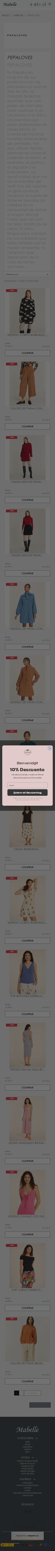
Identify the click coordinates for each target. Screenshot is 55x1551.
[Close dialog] (50, 748)
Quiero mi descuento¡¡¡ (27, 792)
